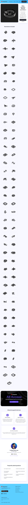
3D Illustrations (11, 1)
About (17, 1)
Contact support (17, 487)
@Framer (13, 452)
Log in (19, 1)
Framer (9, 502)
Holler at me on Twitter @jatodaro (14, 455)
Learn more (23, 21)
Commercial (21, 17)
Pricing (14, 1)
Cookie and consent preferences (19, 492)
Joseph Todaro (5, 502)
